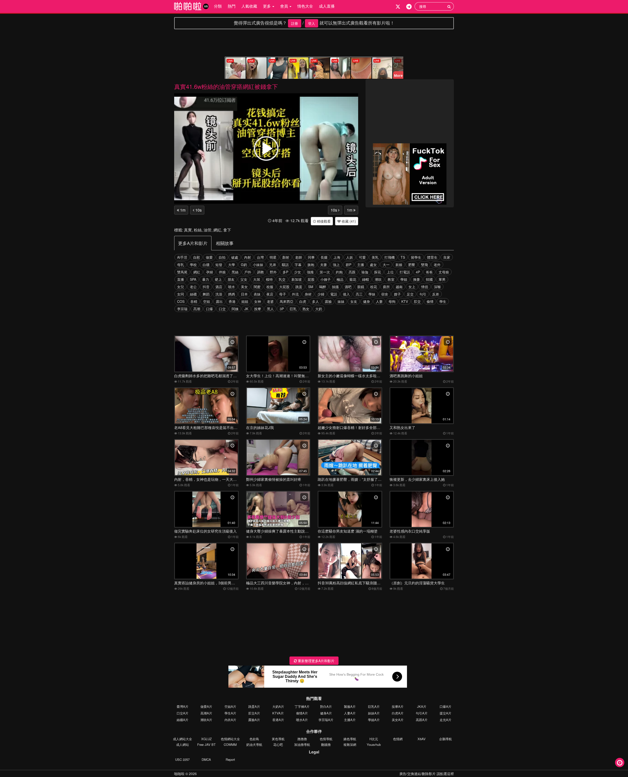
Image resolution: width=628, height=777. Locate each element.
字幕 (298, 264)
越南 (399, 286)
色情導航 (326, 739)
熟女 (305, 308)
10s (198, 210)
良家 (446, 257)
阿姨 (235, 308)
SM (310, 286)
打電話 (405, 271)
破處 (234, 257)
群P (348, 264)
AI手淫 (182, 257)
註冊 (294, 23)
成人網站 (182, 744)
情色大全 (305, 6)
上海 (336, 257)
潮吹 (378, 279)
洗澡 (218, 294)
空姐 (206, 301)
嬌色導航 (349, 739)
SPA (193, 279)
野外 (273, 271)
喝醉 (322, 286)
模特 (269, 279)
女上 (411, 286)
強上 (336, 264)
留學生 (416, 257)
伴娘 (222, 271)
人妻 (379, 301)
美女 (244, 286)
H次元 (373, 739)
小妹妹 (258, 264)
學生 (442, 301)
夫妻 (323, 264)
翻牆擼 (326, 744)
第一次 (325, 271)
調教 (260, 271)
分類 (218, 6)
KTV (404, 301)
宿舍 (384, 294)
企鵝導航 (445, 739)
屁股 (311, 279)
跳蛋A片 (254, 706)
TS (403, 257)
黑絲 (235, 271)
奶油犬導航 (254, 744)
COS (180, 301)
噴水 (231, 286)
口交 (222, 308)
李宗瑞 (182, 308)
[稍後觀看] (619, 762)
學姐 (403, 279)
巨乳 (293, 308)
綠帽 (365, 279)
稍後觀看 (323, 221)
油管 (207, 230)
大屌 (256, 279)
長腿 (324, 257)
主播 (360, 264)
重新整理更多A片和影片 (315, 660)
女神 (257, 301)
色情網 (398, 739)
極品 (340, 279)
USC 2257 (182, 759)
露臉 (328, 301)
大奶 (318, 308)
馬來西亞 (286, 301)
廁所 (386, 286)
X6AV (422, 739)
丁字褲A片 (302, 706)
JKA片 (421, 706)
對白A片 (326, 706)
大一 (386, 264)
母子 (282, 294)
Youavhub (374, 744)
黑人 (270, 308)
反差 (435, 294)
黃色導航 (278, 739)
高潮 (196, 308)
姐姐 (244, 301)
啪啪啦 (179, 773)
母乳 (180, 264)
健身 (366, 301)
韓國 (429, 279)
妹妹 (341, 301)
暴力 (205, 279)
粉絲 (198, 230)
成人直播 (327, 6)
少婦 (320, 294)
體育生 (432, 257)
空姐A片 (230, 706)
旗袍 (310, 264)
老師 (298, 257)
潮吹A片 (206, 719)
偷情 (430, 301)
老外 (437, 264)
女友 (353, 301)
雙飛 (424, 264)
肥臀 (411, 264)
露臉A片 (254, 719)
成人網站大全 (182, 739)
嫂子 (397, 294)
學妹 (371, 294)
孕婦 (209, 271)
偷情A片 (302, 713)
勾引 (422, 294)
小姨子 (325, 279)
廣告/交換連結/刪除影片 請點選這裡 (426, 773)
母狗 (392, 301)
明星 (273, 257)
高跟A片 (422, 719)
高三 (359, 294)
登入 (311, 23)
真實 (188, 230)
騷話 (285, 264)
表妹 (257, 294)
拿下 (227, 230)
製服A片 (350, 706)
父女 (243, 279)
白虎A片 (398, 713)
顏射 (285, 257)
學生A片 (230, 713)
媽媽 (231, 294)
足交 (410, 294)
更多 (267, 6)
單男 (442, 279)
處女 (373, 264)
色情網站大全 (230, 739)
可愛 (362, 257)
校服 (269, 286)
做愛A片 (206, 706)
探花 (377, 271)
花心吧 (278, 744)
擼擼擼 (302, 739)
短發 (218, 264)
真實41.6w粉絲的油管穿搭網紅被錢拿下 (226, 86)
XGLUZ (206, 739)
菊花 (352, 279)
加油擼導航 (302, 744)
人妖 (349, 257)
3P (282, 308)
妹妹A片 (374, 713)
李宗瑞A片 (325, 719)
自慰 (196, 257)
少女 (297, 271)
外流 (295, 294)
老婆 (270, 301)
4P (418, 271)
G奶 (244, 264)
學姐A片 (374, 719)
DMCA (206, 759)
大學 (231, 264)
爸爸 (429, 271)
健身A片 (326, 713)
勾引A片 (422, 713)
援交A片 (445, 713)
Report (230, 759)
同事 (311, 257)
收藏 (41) (348, 221)
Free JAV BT (206, 744)
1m (182, 210)
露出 (219, 301)
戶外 (247, 271)
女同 (180, 294)
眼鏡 (360, 286)
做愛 (209, 257)
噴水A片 (302, 719)
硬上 (218, 279)
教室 (391, 279)
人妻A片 (350, 713)
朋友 (231, 279)
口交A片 (182, 713)
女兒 (180, 286)
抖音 (206, 286)
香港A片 (278, 719)
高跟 (352, 271)
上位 (390, 271)
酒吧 (348, 286)
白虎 (302, 301)
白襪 (206, 264)
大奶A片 (278, 706)
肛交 (417, 301)
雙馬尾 (182, 271)
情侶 (424, 286)
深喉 (437, 286)
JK (246, 308)
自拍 (222, 257)
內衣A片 (230, 719)
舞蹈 (206, 294)
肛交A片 (254, 713)
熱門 (232, 6)
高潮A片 (206, 713)
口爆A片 (445, 706)
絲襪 (193, 294)
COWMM (230, 744)
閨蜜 (257, 286)
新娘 (398, 264)
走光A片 (445, 719)
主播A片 (350, 719)
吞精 (193, 301)
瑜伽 (364, 271)
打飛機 (389, 257)
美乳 (375, 257)
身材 (308, 294)
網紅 (217, 230)
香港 (232, 301)
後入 (346, 294)
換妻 (416, 279)
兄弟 (272, 264)
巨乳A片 (374, 706)
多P (285, 271)
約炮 (339, 271)
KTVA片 (278, 713)
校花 (373, 286)
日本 (244, 294)
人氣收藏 (249, 6)
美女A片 (398, 719)
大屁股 (284, 286)
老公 (193, 286)
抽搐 (335, 286)
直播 (180, 279)
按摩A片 (398, 706)
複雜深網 (349, 744)
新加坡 (296, 279)
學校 (193, 264)
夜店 (269, 294)
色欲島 (254, 739)
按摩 (257, 308)
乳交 (282, 279)
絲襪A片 (182, 719)
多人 (315, 301)
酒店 (218, 286)
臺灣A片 (182, 706)
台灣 (260, 257)
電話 (333, 294)
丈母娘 (444, 271)
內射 (247, 257)
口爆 (209, 308)
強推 (310, 271)
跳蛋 (298, 286)
